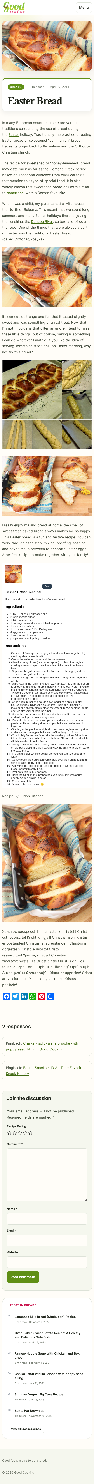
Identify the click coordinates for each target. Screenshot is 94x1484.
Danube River (42, 221)
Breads (16, 87)
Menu (84, 7)
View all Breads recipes (26, 1428)
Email (11, 1230)
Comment (15, 1144)
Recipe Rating (16, 1126)
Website (12, 1252)
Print (47, 586)
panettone (15, 193)
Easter (14, 134)
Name (12, 1209)
